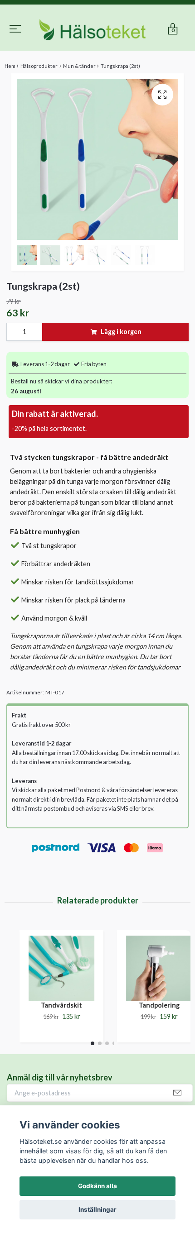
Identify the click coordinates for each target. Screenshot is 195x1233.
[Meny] (15, 23)
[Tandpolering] (148, 1007)
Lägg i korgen (121, 370)
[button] (92, 1082)
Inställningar (97, 1209)
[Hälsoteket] (97, 49)
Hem (10, 104)
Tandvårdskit (51, 1043)
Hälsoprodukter (39, 104)
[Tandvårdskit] (51, 1007)
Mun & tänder (79, 104)
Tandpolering (148, 1043)
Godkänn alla (97, 1186)
